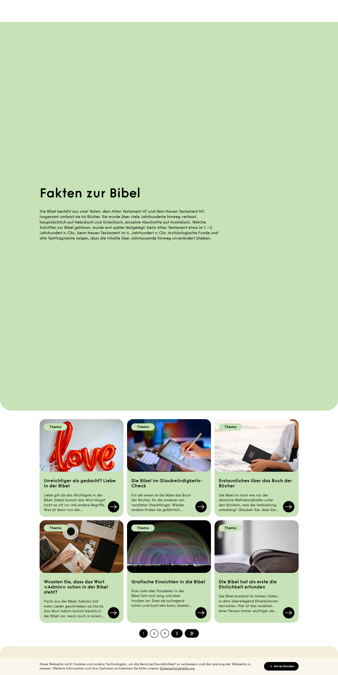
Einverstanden (284, 666)
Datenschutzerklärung (177, 668)
